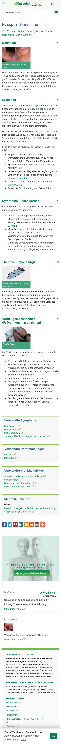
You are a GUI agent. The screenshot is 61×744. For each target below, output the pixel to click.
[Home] (3, 13)
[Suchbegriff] (52, 4)
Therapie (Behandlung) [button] (18, 262)
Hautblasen (10, 426)
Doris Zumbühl (24, 34)
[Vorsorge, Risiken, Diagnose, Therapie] (8, 627)
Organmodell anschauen (33, 573)
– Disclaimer (11, 715)
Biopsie (8, 454)
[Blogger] (26, 524)
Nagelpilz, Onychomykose (18, 483)
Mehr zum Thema (13, 608)
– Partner (10, 710)
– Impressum (12, 702)
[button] (58, 4)
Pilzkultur (9, 458)
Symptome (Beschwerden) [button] (21, 201)
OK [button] (53, 736)
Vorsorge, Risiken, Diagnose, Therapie (26, 635)
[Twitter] (10, 524)
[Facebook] (4, 524)
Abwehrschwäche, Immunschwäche (23, 476)
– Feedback (11, 706)
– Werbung (11, 726)
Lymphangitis (11, 479)
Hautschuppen (34, 105)
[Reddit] (31, 524)
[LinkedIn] (20, 524)
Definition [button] (9, 43)
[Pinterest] (15, 524)
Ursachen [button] (9, 100)
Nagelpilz (24, 178)
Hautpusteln (11, 429)
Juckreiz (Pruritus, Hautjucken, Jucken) (25, 436)
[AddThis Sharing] (42, 524)
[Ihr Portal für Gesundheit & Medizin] (30, 4)
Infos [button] (23, 739)
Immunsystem (15, 184)
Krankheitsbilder (13, 13)
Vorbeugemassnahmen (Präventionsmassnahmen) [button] (21, 320)
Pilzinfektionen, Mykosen (18, 486)
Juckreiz (12, 225)
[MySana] (47, 594)
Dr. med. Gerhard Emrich (21, 31)
